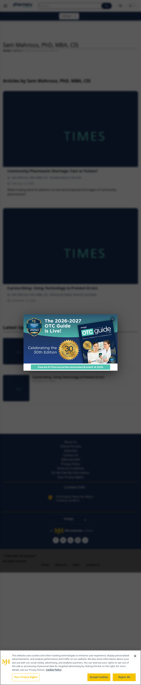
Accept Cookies (99, 677)
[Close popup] (112, 319)
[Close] (135, 656)
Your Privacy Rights (25, 677)
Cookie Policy (54, 669)
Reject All (124, 677)
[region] (70, 667)
